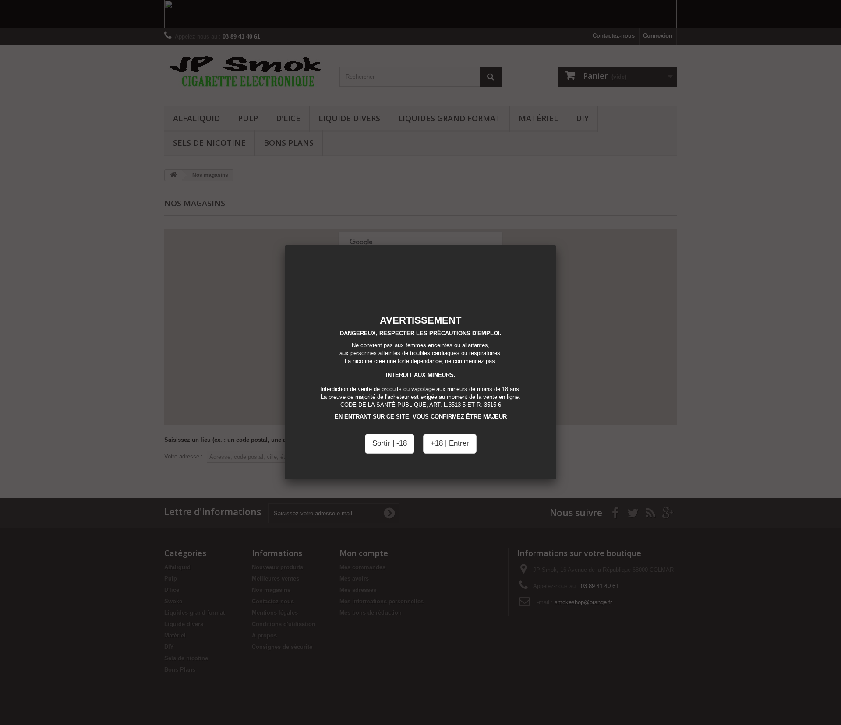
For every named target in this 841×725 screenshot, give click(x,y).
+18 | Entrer (450, 443)
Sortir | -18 (389, 443)
